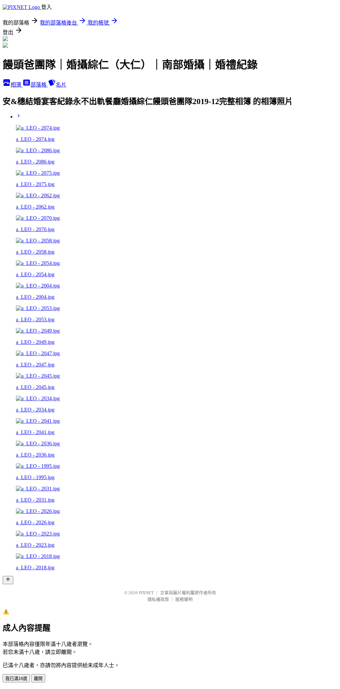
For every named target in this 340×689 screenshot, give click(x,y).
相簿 (17, 85)
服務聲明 (184, 599)
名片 (61, 85)
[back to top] (8, 580)
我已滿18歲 (16, 678)
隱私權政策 (158, 599)
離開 (38, 678)
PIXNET (146, 592)
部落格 (39, 85)
